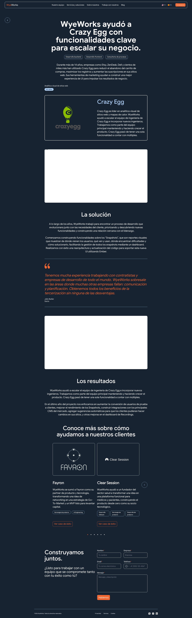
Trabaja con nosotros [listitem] (110, 5)
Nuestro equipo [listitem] (58, 5)
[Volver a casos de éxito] (7, 20)
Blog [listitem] (123, 5)
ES (171, 5)
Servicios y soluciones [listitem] (75, 5)
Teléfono (127, 562)
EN (165, 5)
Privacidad (98, 613)
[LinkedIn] (157, 614)
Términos (105, 613)
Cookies (113, 613)
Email (99, 562)
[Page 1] (87, 534)
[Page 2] (91, 534)
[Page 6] (104, 534)
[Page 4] (97, 534)
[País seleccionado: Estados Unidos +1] (127, 566)
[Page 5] (101, 534)
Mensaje (101, 573)
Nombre (100, 550)
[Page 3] (94, 534)
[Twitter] (149, 614)
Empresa (127, 550)
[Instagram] (153, 614)
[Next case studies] (144, 485)
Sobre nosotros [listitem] (93, 5)
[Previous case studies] (47, 485)
